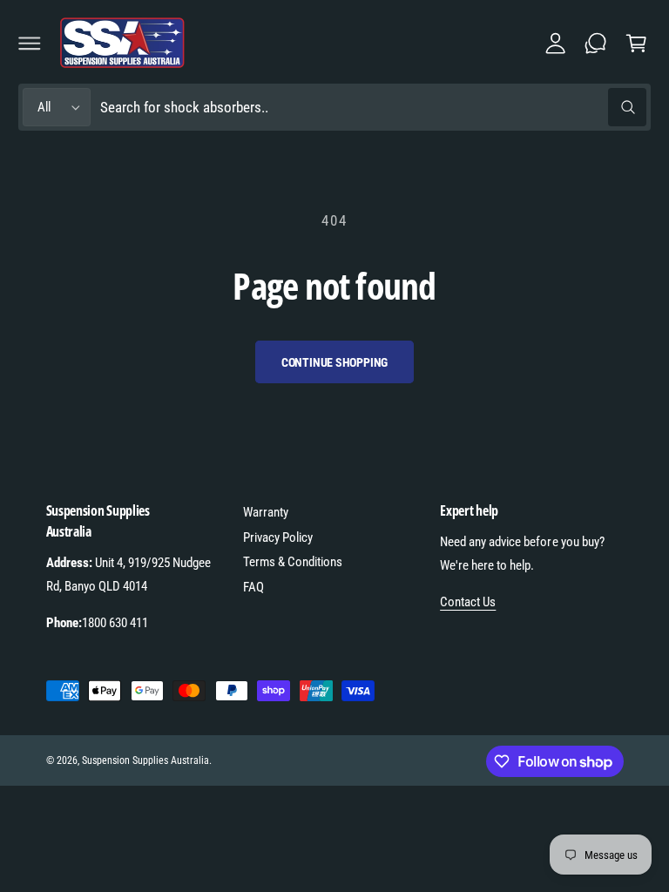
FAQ (253, 587)
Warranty (265, 512)
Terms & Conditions (292, 562)
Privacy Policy (278, 537)
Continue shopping (335, 362)
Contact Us (468, 602)
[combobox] (373, 108)
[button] (30, 43)
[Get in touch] (596, 43)
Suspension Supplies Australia (145, 760)
